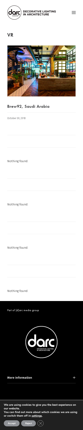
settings (37, 416)
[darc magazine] (31, 12)
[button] (73, 12)
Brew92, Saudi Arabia (28, 106)
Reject (28, 423)
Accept (12, 423)
